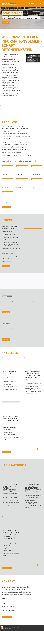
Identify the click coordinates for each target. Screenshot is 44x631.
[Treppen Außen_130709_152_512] (22, 166)
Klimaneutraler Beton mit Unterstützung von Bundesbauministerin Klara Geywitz (11, 534)
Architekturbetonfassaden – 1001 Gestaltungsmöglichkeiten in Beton (33, 375)
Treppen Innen (5, 174)
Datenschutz (8, 628)
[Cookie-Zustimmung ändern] (2, 627)
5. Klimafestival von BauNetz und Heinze (10, 374)
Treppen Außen (19, 174)
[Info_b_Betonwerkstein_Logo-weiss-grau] (9, 2)
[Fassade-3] (36, 179)
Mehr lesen (4, 558)
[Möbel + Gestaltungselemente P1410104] (7, 192)
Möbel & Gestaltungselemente (7, 201)
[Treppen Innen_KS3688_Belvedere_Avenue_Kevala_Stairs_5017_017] (7, 166)
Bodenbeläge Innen (35, 174)
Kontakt (34, 627)
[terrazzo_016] (22, 179)
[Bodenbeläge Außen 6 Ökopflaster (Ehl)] (7, 179)
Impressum (4, 628)
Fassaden (33, 187)
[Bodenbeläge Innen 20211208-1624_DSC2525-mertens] (36, 166)
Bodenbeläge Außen (6, 187)
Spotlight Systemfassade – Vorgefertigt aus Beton (10, 418)
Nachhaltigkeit (15, 493)
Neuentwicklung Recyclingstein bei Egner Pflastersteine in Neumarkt (33, 487)
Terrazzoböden (19, 187)
